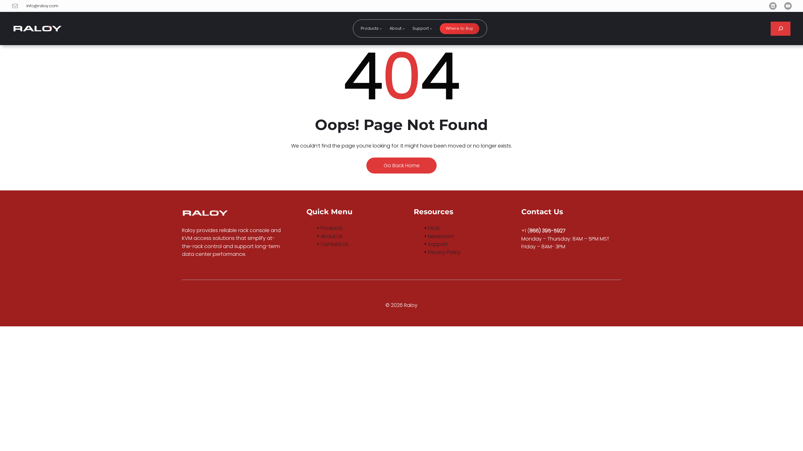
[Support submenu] (431, 28)
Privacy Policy (444, 252)
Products (332, 228)
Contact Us (334, 244)
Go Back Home (402, 165)
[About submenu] (403, 28)
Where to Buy (459, 28)
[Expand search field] (780, 29)
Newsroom (441, 236)
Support (438, 244)
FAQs (434, 228)
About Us (332, 236)
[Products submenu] (381, 28)
